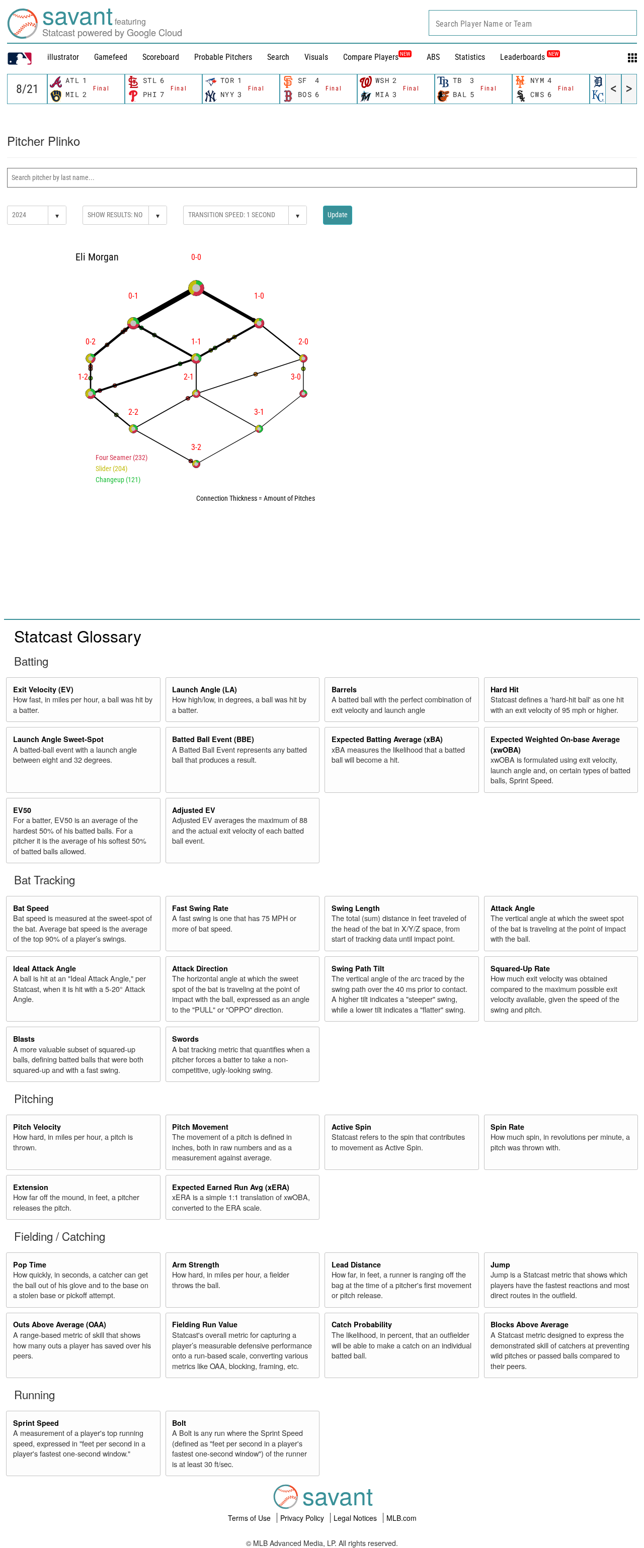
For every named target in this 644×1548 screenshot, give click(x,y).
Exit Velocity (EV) (43, 689)
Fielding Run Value (204, 1324)
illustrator (63, 57)
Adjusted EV (193, 810)
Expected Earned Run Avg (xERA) (230, 1187)
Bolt (179, 1423)
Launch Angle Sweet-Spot (58, 739)
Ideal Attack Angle (44, 968)
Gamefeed (110, 57)
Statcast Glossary (77, 635)
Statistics (470, 57)
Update (338, 215)
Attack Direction (200, 968)
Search (278, 57)
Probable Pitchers (223, 57)
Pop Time (29, 1264)
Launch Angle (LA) (204, 689)
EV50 (22, 810)
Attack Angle (513, 908)
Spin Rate (507, 1127)
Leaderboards (529, 57)
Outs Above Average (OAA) (59, 1324)
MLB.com (401, 1518)
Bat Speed (31, 908)
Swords (185, 1039)
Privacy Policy (303, 1518)
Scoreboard (160, 57)
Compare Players (370, 57)
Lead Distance (356, 1264)
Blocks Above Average (530, 1324)
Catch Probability (362, 1324)
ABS (433, 57)
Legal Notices (356, 1518)
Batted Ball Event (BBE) (213, 739)
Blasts (24, 1039)
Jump (500, 1264)
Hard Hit (505, 689)
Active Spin (351, 1127)
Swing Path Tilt (358, 968)
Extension (30, 1187)
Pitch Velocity (37, 1127)
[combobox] (533, 23)
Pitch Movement (200, 1127)
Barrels (344, 689)
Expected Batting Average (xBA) (387, 739)
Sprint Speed (36, 1423)
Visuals (316, 57)
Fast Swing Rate (200, 908)
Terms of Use (250, 1518)
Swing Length (356, 908)
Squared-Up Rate (520, 968)
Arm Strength (195, 1264)
